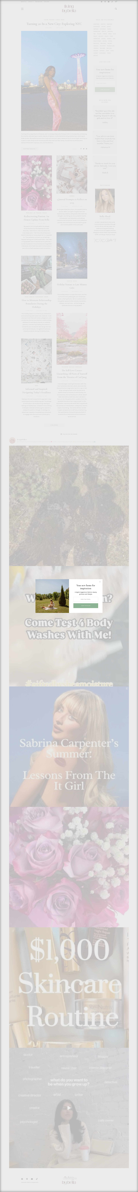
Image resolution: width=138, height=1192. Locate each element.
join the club (85, 605)
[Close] (100, 582)
